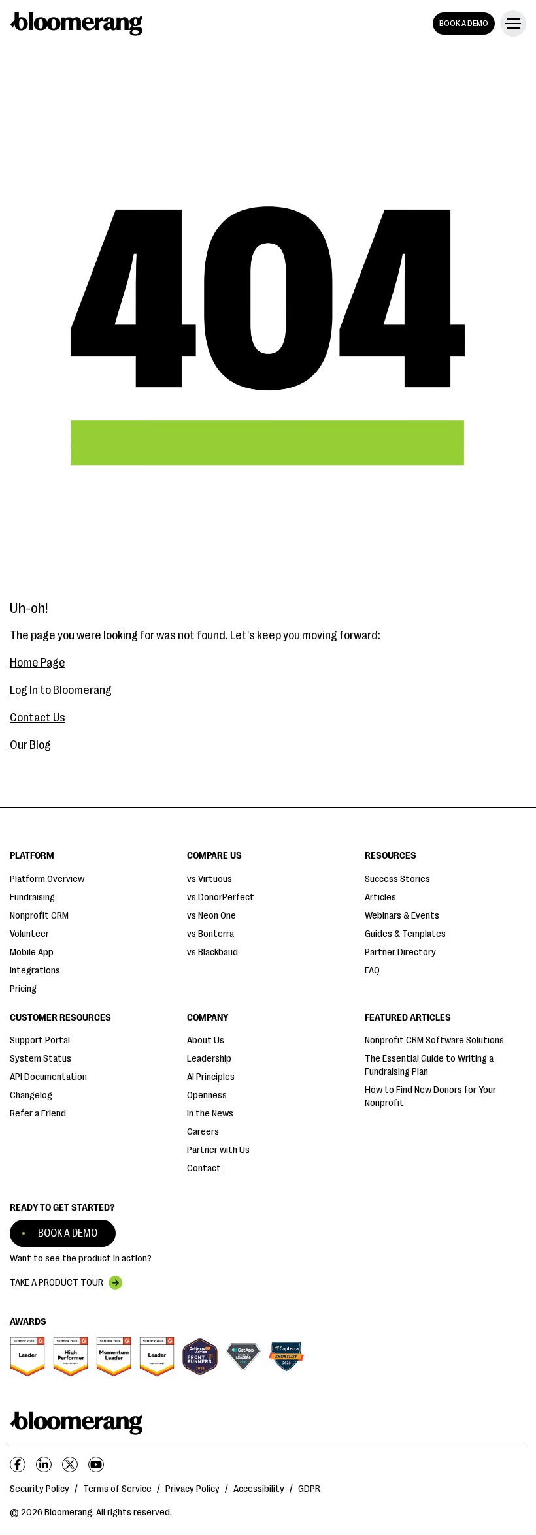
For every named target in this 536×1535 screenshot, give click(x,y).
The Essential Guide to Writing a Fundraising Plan (429, 1065)
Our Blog (30, 745)
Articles (380, 897)
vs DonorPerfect (220, 897)
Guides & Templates (405, 934)
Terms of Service (117, 1489)
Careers (203, 1131)
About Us (205, 1040)
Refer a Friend (38, 1113)
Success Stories (397, 879)
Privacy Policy (192, 1489)
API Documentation (48, 1077)
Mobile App (32, 952)
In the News (210, 1113)
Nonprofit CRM (39, 915)
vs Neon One (211, 915)
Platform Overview (47, 879)
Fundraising (32, 897)
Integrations (35, 970)
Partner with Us (218, 1150)
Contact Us (37, 717)
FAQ (372, 970)
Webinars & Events (402, 915)
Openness (207, 1095)
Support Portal (40, 1040)
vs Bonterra (210, 934)
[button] (510, 23)
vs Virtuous (209, 879)
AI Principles (211, 1077)
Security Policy (39, 1489)
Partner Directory (400, 952)
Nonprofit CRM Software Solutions (434, 1040)
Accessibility (258, 1489)
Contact (204, 1168)
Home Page (37, 662)
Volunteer (29, 934)
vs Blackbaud (212, 952)
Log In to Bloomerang (61, 690)
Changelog (31, 1095)
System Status (40, 1058)
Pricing (23, 988)
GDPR (309, 1489)
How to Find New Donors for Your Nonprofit (430, 1096)
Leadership (209, 1058)
